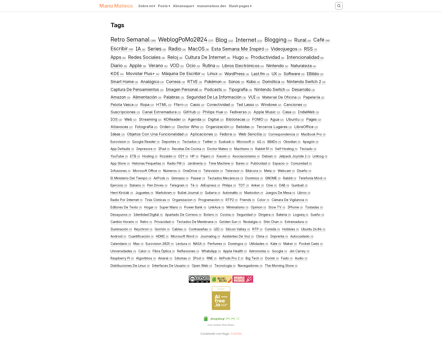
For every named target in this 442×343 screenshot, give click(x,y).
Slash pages (239, 6)
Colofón (236, 333)
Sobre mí (145, 6)
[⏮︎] (228, 318)
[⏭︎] (233, 318)
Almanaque (182, 6)
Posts (163, 6)
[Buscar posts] (339, 5)
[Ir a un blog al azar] (237, 318)
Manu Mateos (116, 6)
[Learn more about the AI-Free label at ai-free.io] (221, 309)
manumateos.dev (211, 6)
